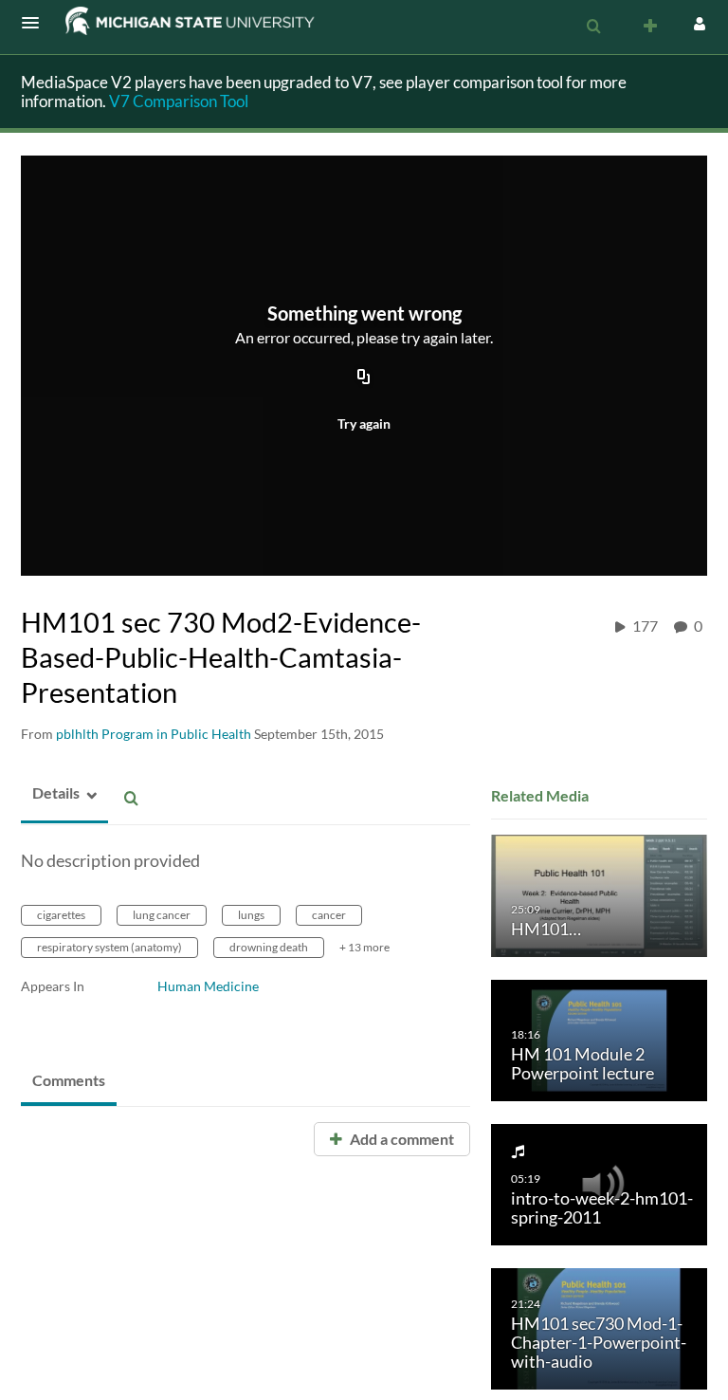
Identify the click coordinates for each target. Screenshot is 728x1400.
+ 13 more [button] (364, 947)
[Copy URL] (364, 378)
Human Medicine (208, 986)
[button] (36, 22)
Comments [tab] (68, 1080)
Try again (364, 423)
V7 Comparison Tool (178, 101)
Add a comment (400, 1139)
